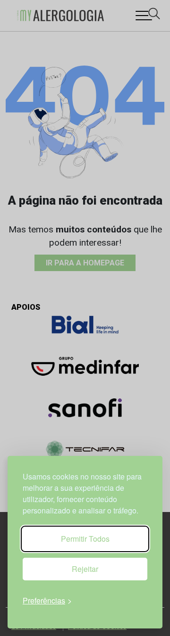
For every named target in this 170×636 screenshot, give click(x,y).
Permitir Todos (85, 538)
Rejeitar (85, 568)
